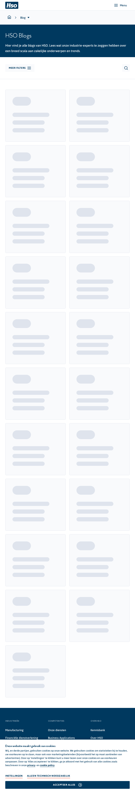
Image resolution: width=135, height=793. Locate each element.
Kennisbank (98, 730)
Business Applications (61, 737)
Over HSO (97, 737)
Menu (123, 5)
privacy (31, 765)
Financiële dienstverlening (21, 737)
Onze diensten (57, 730)
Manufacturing (14, 730)
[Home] (11, 5)
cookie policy (47, 765)
